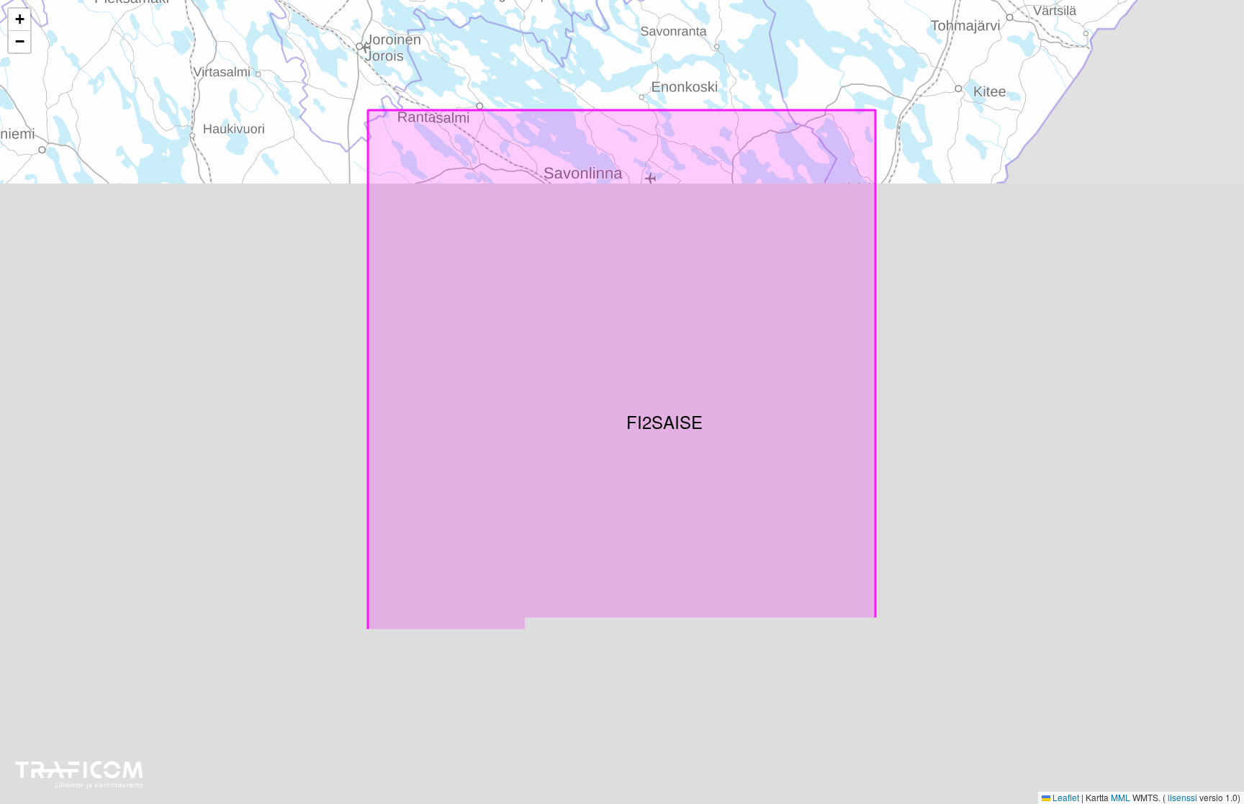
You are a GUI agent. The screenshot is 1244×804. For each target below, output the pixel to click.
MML (1120, 797)
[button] (19, 20)
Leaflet (1064, 797)
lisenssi (1182, 797)
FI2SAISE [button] (635, 417)
